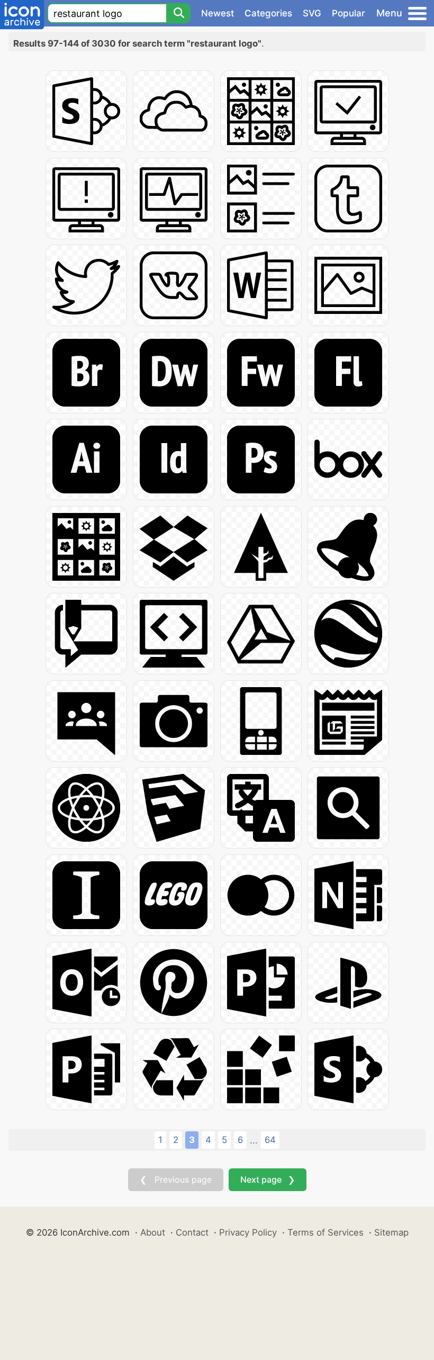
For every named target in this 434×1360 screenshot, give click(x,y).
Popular (348, 13)
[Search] (178, 13)
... (254, 1140)
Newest (217, 13)
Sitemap (391, 1232)
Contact (192, 1232)
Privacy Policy (248, 1232)
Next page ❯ (267, 1179)
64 (270, 1139)
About (152, 1232)
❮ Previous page (176, 1179)
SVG (312, 13)
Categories (268, 13)
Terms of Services (325, 1232)
